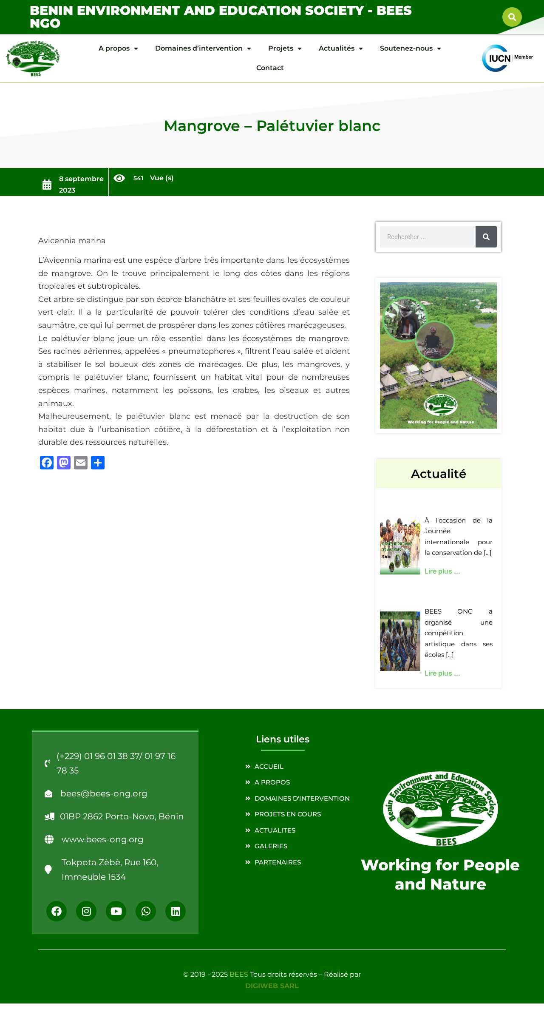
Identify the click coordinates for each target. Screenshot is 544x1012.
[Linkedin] (175, 911)
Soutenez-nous (406, 48)
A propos (114, 48)
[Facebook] (56, 911)
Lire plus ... (442, 571)
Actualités (336, 48)
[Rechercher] (486, 236)
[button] (512, 17)
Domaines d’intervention (199, 48)
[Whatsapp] (146, 911)
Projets (280, 48)
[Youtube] (116, 911)
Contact (270, 68)
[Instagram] (86, 911)
